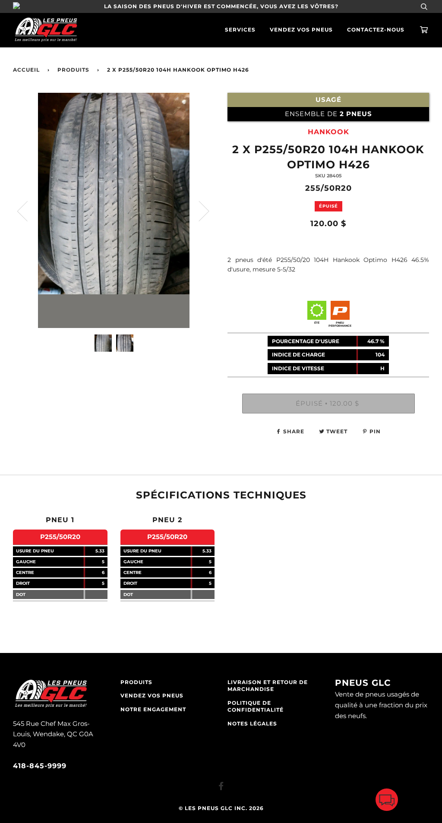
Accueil (26, 70)
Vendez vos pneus (301, 30)
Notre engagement (153, 709)
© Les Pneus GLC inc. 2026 (221, 808)
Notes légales (252, 724)
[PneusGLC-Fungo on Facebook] (221, 788)
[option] (114, 210)
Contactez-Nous (375, 30)
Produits (73, 70)
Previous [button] (27, 210)
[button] (387, 801)
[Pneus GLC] (50, 706)
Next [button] (199, 210)
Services (240, 30)
